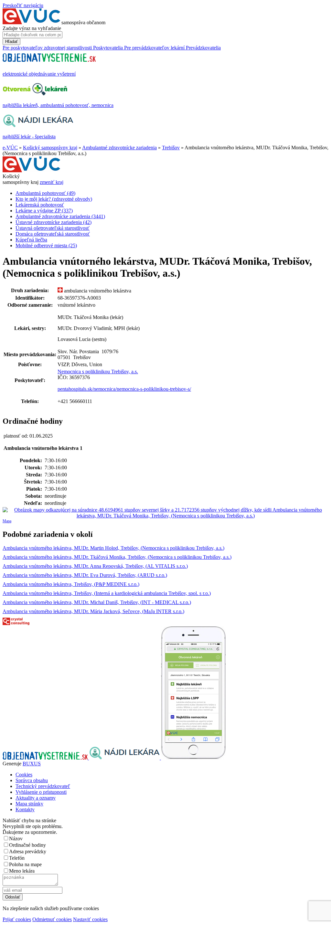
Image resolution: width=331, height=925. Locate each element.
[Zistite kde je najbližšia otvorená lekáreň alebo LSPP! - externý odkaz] (193, 757)
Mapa (7, 521)
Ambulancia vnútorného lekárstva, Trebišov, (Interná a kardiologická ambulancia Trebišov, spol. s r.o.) (107, 593)
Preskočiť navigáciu (23, 5)
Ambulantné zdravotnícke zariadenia (119, 147)
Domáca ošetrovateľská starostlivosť (53, 234)
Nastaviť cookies (90, 919)
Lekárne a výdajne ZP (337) (44, 210)
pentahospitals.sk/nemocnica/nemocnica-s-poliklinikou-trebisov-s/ (124, 389)
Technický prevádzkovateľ (43, 786)
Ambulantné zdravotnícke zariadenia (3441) (60, 216)
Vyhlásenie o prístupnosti (41, 792)
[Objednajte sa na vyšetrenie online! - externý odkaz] (46, 757)
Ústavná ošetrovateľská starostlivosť (53, 228)
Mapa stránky (29, 803)
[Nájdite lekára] (125, 757)
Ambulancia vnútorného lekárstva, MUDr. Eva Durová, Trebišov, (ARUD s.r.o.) (85, 575)
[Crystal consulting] (16, 623)
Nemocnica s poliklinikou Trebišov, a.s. (98, 371)
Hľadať (11, 41)
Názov (16, 838)
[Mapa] (165, 513)
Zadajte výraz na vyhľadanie (32, 28)
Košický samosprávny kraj (50, 147)
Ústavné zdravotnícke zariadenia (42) (53, 222)
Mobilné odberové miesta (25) (46, 245)
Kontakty (25, 809)
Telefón (17, 858)
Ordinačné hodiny (27, 845)
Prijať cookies (17, 919)
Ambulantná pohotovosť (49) (45, 193)
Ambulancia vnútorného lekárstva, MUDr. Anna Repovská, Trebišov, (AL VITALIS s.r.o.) (95, 566)
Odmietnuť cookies (52, 919)
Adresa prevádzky (27, 851)
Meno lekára (22, 871)
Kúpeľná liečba (31, 239)
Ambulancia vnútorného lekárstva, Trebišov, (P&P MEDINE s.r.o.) (71, 584)
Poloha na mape (25, 864)
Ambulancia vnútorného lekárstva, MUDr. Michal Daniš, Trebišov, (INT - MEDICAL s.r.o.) (97, 602)
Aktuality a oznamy (36, 798)
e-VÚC (10, 147)
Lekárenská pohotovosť (40, 204)
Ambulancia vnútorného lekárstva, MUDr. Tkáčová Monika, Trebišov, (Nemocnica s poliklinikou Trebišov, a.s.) (117, 557)
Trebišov (171, 147)
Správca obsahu (32, 780)
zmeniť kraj (51, 182)
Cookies (24, 774)
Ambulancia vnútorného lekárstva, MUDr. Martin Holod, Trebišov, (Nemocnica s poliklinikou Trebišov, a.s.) (113, 548)
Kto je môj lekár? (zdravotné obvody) (54, 199)
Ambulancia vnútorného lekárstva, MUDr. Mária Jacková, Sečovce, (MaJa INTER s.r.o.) (93, 611)
